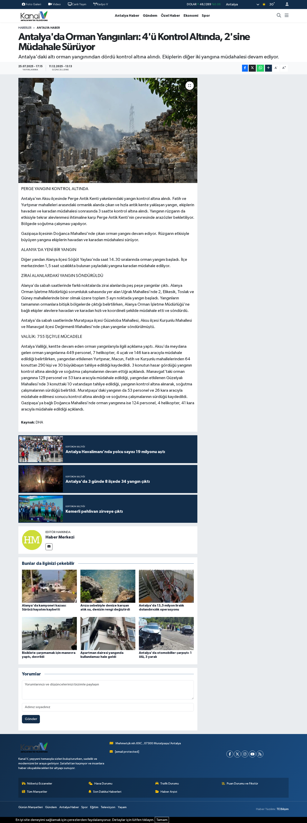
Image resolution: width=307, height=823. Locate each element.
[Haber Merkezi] (32, 540)
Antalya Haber (127, 15)
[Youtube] (252, 754)
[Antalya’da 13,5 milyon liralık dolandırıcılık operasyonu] (166, 586)
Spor (206, 15)
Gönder (31, 719)
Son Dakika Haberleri (107, 791)
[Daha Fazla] (268, 68)
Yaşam (122, 807)
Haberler (25, 27)
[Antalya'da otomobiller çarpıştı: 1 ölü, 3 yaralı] (166, 633)
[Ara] (279, 15)
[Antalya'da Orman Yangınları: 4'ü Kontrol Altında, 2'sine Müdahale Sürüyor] (107, 130)
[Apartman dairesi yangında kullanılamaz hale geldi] (107, 633)
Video (57, 4)
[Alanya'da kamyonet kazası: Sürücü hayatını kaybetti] (49, 586)
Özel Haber (170, 15)
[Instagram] (244, 754)
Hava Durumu (103, 783)
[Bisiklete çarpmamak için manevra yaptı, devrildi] (49, 633)
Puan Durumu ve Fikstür (242, 783)
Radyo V (102, 4)
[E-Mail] (49, 546)
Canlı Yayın (79, 4)
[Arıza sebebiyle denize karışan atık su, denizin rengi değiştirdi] (107, 586)
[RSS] (259, 754)
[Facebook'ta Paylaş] (245, 68)
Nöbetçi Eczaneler (39, 783)
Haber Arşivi (169, 791)
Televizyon (108, 807)
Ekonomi (191, 15)
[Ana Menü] (287, 15)
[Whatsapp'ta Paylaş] (260, 68)
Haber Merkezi (60, 537)
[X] (237, 754)
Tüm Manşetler (37, 791)
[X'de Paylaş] (252, 68)
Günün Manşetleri (30, 807)
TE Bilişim (283, 809)
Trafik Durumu (169, 783)
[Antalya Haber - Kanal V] (34, 15)
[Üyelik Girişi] (285, 4)
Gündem (150, 15)
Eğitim (94, 807)
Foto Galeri (33, 4)
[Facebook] (229, 754)
